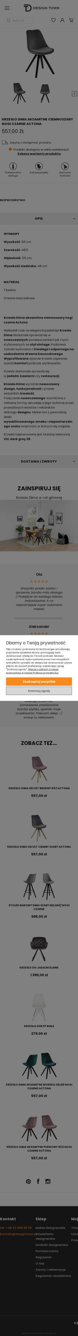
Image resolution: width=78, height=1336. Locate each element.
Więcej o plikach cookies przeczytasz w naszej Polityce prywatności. (32, 671)
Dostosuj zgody (39, 691)
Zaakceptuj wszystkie (39, 681)
